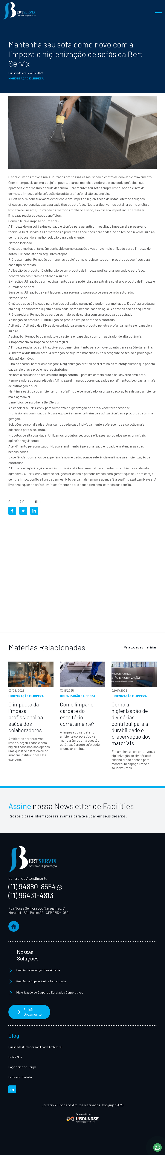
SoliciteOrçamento (32, 1012)
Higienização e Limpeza (26, 78)
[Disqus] (82, 571)
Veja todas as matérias (140, 647)
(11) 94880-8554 (32, 886)
